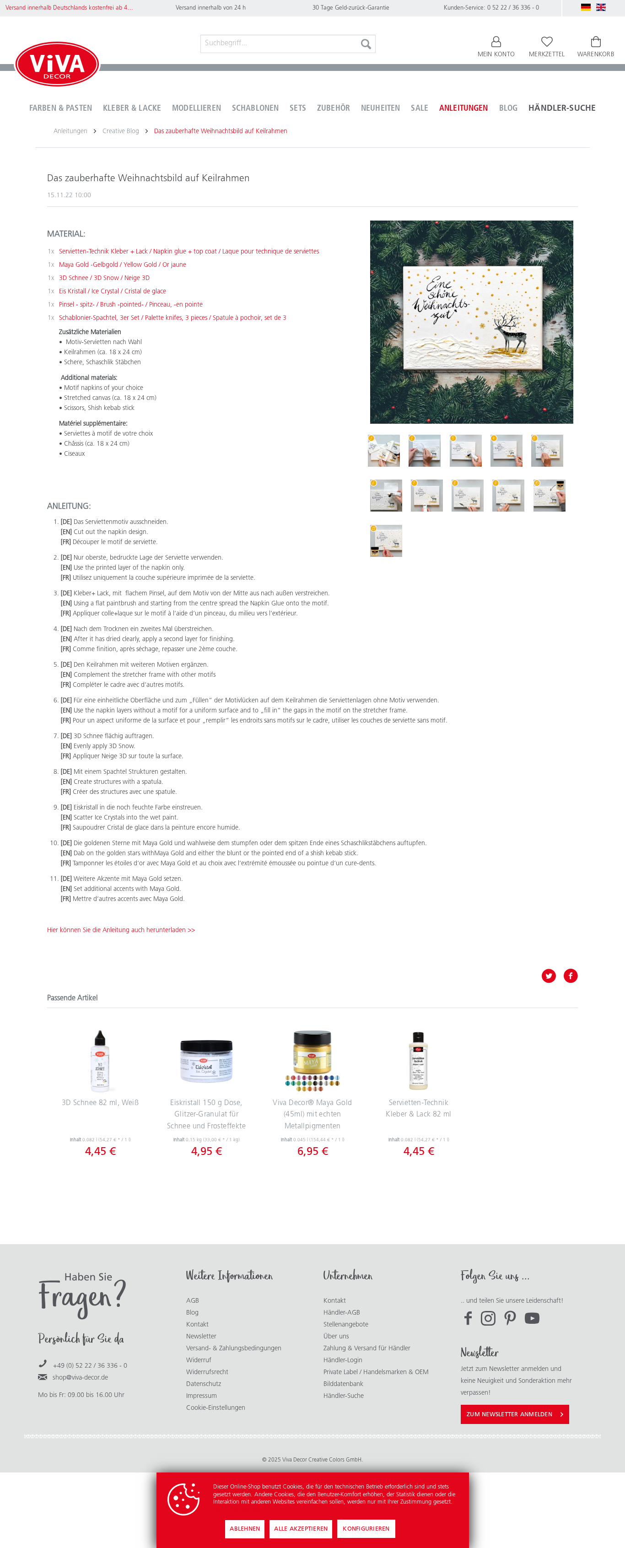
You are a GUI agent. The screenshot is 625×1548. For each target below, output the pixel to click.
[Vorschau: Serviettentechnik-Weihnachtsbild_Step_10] (549, 495)
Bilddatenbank (343, 1384)
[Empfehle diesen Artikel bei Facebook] (570, 976)
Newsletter (201, 1336)
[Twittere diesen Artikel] (552, 976)
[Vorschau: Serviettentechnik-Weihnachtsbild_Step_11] (386, 541)
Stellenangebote (345, 1324)
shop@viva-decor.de (80, 1378)
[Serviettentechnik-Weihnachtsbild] (472, 322)
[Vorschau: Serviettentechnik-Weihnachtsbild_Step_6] (386, 495)
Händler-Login (342, 1360)
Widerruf (198, 1360)
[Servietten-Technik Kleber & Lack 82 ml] (418, 1061)
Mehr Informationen (238, 1510)
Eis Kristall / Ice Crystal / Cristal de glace (112, 291)
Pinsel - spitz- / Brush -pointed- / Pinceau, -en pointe (131, 305)
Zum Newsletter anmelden (509, 1415)
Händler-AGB (341, 1313)
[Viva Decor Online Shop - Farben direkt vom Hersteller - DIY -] (57, 66)
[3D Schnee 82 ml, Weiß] (100, 1061)
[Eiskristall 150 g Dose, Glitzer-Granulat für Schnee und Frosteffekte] (206, 1061)
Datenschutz (203, 1384)
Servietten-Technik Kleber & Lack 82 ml (419, 1109)
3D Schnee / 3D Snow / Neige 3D (104, 278)
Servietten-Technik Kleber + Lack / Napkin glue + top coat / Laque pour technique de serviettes (189, 251)
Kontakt (197, 1324)
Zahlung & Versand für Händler (366, 1348)
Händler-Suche (343, 1396)
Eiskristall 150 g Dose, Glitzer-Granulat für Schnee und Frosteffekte (206, 1115)
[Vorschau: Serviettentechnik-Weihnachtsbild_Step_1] (384, 450)
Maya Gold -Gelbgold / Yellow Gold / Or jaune (122, 265)
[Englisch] (601, 7)
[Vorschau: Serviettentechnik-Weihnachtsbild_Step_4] (506, 450)
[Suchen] (366, 44)
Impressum (201, 1396)
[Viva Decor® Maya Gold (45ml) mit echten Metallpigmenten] (312, 1061)
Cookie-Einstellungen (215, 1408)
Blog (192, 1313)
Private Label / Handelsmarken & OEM (376, 1372)
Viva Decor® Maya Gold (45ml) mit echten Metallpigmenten (312, 1115)
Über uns (336, 1336)
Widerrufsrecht (207, 1372)
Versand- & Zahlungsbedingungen (233, 1348)
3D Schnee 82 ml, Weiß (100, 1103)
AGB (192, 1301)
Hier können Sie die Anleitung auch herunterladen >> (121, 930)
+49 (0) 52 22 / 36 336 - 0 (90, 1366)
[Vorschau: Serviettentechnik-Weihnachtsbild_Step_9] (508, 495)
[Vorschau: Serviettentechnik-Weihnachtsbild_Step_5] (547, 450)
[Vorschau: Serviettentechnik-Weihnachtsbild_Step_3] (465, 450)
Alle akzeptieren (301, 1529)
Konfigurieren (366, 1529)
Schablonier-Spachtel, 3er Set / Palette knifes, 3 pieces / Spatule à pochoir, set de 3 (172, 318)
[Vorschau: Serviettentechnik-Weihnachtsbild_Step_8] (467, 495)
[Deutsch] (586, 7)
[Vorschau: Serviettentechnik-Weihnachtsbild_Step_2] (424, 450)
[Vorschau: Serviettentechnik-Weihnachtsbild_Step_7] (427, 495)
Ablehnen (245, 1529)
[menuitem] (287, 44)
